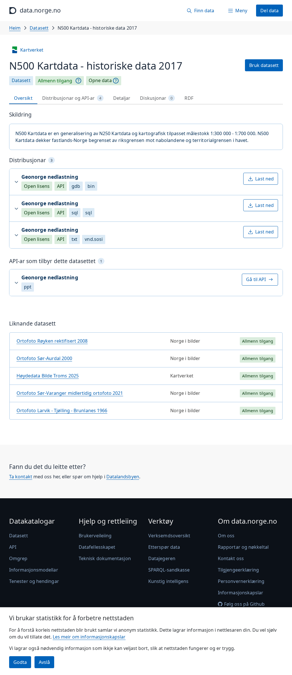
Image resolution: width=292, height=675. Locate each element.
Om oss (226, 535)
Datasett (39, 28)
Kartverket (31, 50)
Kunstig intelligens (168, 581)
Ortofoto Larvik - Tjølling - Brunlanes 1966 (62, 410)
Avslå (44, 662)
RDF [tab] (188, 98)
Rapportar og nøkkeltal (243, 547)
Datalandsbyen (122, 476)
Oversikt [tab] (23, 98)
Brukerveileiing (95, 535)
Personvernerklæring (241, 581)
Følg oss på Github (244, 604)
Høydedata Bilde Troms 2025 (48, 376)
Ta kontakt (20, 476)
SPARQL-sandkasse (169, 570)
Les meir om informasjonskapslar (89, 637)
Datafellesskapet (97, 547)
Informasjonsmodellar (33, 570)
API (12, 547)
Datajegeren (161, 558)
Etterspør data (164, 547)
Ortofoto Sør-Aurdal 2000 (44, 358)
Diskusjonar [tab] (156, 98)
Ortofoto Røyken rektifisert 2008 (52, 341)
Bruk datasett (264, 65)
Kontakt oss (231, 558)
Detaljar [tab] (122, 98)
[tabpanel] (146, 267)
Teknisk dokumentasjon (105, 558)
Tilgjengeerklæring (238, 570)
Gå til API (256, 279)
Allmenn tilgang (55, 81)
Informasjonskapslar (240, 592)
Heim (15, 28)
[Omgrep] (78, 81)
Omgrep (18, 558)
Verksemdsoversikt (169, 535)
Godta (20, 662)
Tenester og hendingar (34, 581)
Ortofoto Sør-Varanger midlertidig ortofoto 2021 (70, 393)
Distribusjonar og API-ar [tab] (71, 98)
